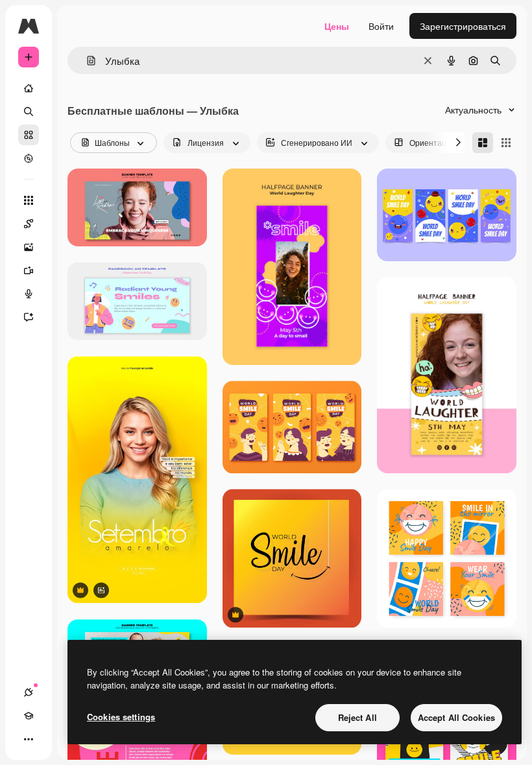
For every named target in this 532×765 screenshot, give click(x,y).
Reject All (357, 717)
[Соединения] (28, 692)
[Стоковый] (28, 134)
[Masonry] (482, 142)
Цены (336, 25)
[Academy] (28, 715)
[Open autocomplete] (86, 60)
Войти (381, 25)
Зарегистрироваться (463, 25)
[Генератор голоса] (28, 293)
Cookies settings (121, 717)
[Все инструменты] (28, 200)
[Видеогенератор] (28, 270)
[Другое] (28, 739)
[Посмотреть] (28, 158)
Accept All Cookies (456, 717)
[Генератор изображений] (28, 247)
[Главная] (28, 88)
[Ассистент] (28, 317)
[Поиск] (28, 111)
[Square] (506, 142)
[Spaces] (28, 223)
